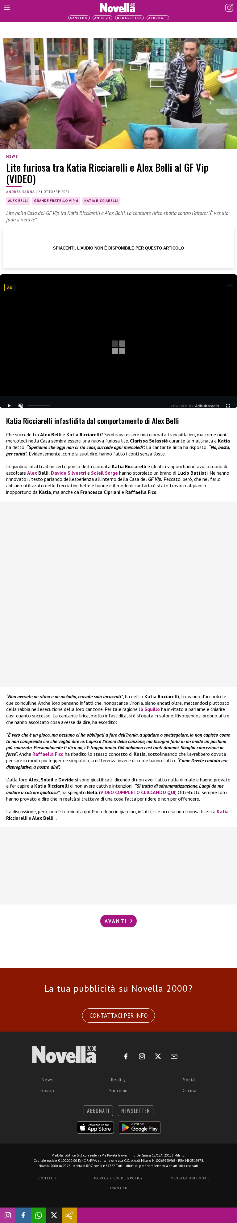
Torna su (118, 1188)
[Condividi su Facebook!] (23, 1215)
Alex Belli (18, 200)
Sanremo (79, 17)
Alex (32, 473)
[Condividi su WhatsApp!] (38, 1215)
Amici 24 (102, 17)
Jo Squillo (149, 709)
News (12, 156)
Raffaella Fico (48, 754)
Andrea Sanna (20, 192)
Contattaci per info (118, 1015)
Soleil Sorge (104, 473)
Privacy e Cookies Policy (118, 1178)
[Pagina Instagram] (229, 7)
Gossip (47, 1090)
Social (189, 1080)
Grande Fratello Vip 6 (56, 200)
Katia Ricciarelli (101, 200)
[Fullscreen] (228, 405)
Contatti (47, 1178)
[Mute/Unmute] (20, 405)
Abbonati (157, 17)
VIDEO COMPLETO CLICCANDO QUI (137, 792)
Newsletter (129, 17)
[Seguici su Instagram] (7, 1215)
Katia (223, 811)
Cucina (190, 1090)
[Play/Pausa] (9, 405)
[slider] (39, 405)
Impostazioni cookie (189, 1178)
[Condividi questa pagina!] (69, 1215)
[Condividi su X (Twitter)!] (54, 1215)
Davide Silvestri (68, 473)
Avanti (117, 921)
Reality (118, 1080)
